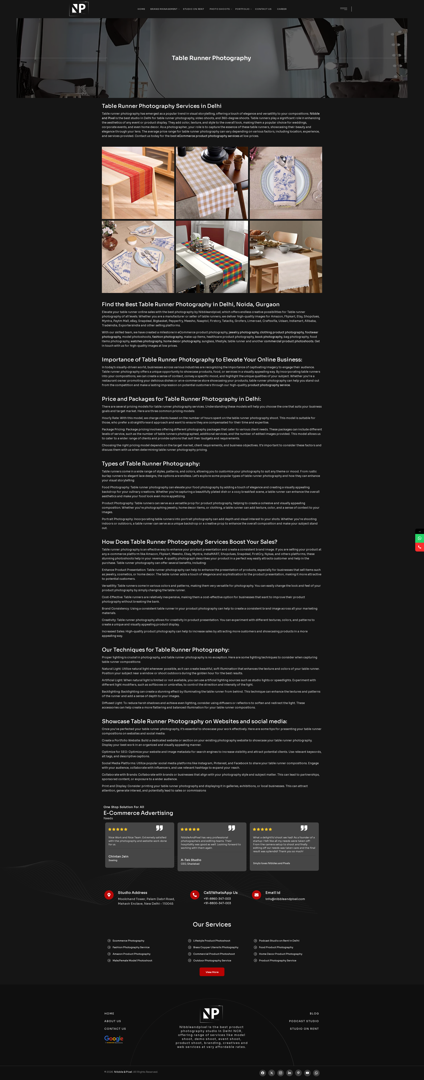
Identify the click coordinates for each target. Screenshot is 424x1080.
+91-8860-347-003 (217, 899)
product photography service (269, 385)
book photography (268, 337)
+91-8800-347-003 (217, 903)
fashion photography (167, 337)
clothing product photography (282, 332)
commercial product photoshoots (288, 341)
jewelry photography (243, 332)
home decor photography (181, 341)
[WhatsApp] (419, 538)
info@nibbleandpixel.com (285, 899)
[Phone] (419, 547)
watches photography (146, 341)
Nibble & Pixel (123, 1071)
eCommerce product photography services (208, 136)
